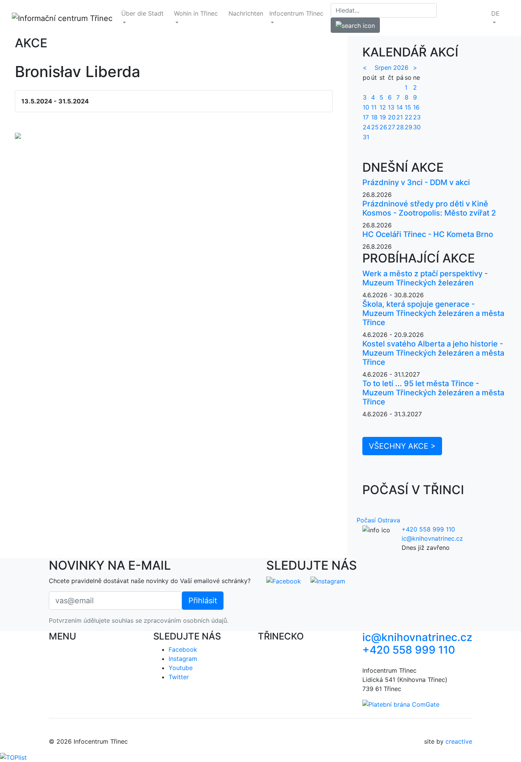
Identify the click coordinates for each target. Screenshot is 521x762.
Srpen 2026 (391, 67)
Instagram (183, 658)
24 (366, 127)
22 (408, 117)
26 (383, 127)
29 (408, 127)
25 (375, 127)
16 (416, 107)
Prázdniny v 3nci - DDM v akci (416, 182)
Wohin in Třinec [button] (196, 13)
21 (399, 117)
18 (374, 117)
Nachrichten (245, 13)
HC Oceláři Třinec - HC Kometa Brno (427, 234)
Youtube (181, 668)
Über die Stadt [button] (142, 13)
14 (399, 107)
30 (417, 127)
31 (366, 137)
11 (373, 107)
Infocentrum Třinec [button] (296, 13)
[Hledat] (355, 25)
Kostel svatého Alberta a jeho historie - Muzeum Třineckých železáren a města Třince (433, 353)
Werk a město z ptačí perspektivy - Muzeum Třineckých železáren (425, 278)
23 (417, 117)
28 (400, 127)
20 (392, 117)
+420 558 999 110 (428, 529)
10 (366, 107)
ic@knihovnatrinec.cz (432, 538)
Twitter (179, 677)
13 (391, 107)
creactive (458, 741)
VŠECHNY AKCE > (402, 446)
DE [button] (495, 13)
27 (391, 127)
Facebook (183, 649)
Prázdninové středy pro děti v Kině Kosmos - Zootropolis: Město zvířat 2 (429, 208)
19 (382, 117)
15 (408, 107)
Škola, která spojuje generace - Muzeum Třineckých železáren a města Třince (433, 313)
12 (382, 107)
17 (366, 117)
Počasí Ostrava (378, 520)
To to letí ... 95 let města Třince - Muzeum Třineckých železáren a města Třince (433, 392)
